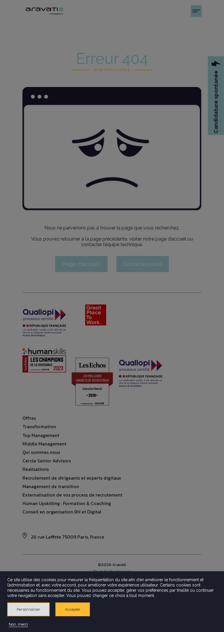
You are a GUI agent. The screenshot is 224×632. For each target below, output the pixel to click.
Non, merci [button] (18, 624)
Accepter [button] (72, 609)
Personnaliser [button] (28, 609)
